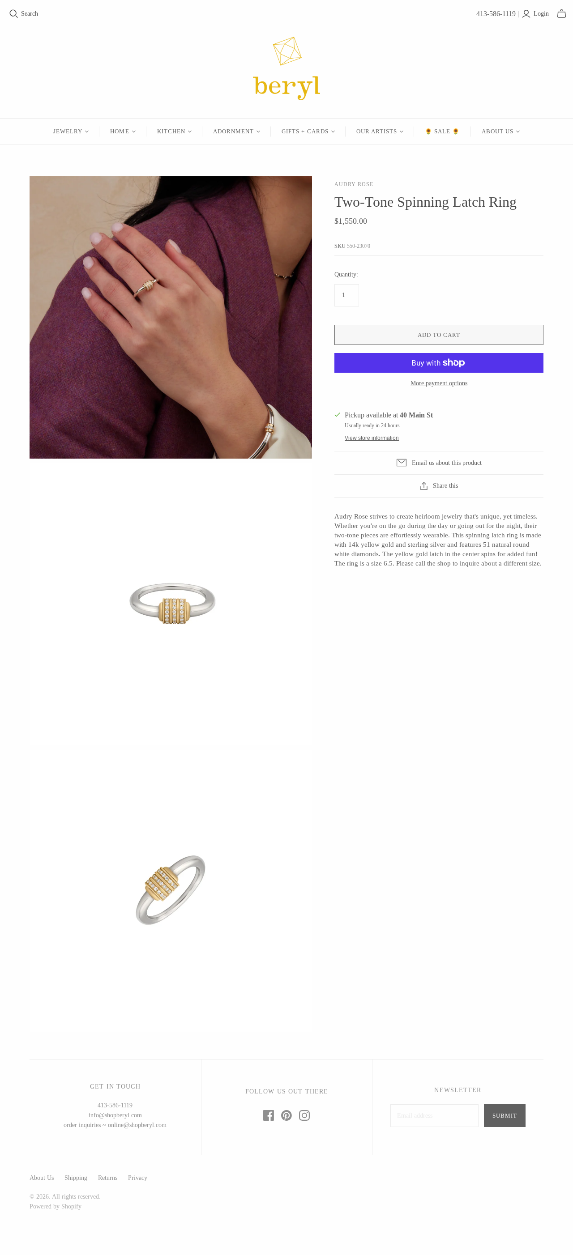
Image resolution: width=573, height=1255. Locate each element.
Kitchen (171, 131)
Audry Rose (353, 184)
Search (29, 13)
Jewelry (67, 131)
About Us (497, 131)
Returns (107, 1177)
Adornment (233, 131)
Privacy (137, 1177)
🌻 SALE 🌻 (442, 131)
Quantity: (346, 274)
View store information (372, 438)
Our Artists (376, 131)
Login (541, 13)
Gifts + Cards (305, 131)
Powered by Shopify (55, 1206)
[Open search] (13, 13)
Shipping (75, 1177)
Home (119, 131)
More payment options (439, 383)
